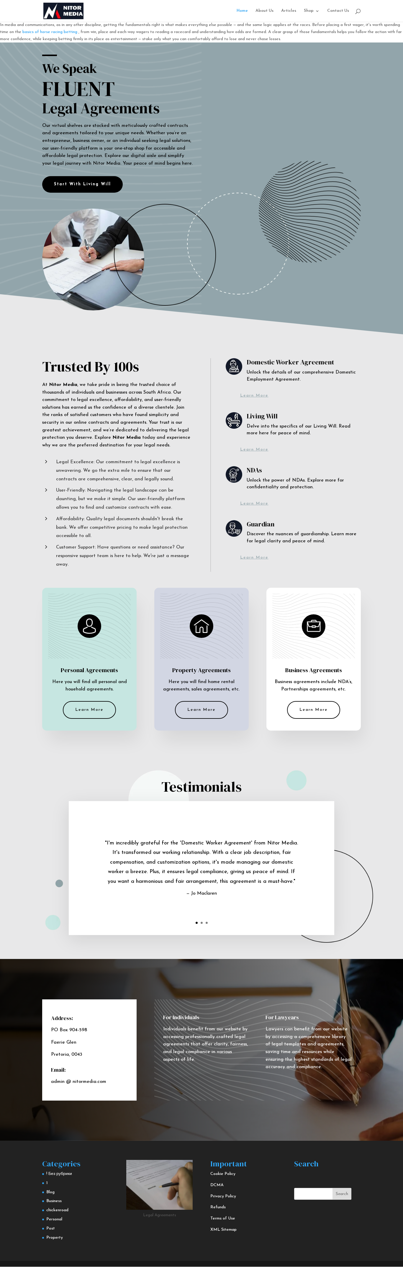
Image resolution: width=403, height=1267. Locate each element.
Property (54, 1237)
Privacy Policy (223, 1196)
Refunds (218, 1207)
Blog (50, 1192)
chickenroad (57, 1210)
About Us (264, 11)
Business (54, 1201)
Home (242, 11)
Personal (54, 1219)
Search (342, 1194)
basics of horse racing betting (49, 32)
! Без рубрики (59, 1174)
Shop (309, 11)
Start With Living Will (82, 184)
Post (50, 1228)
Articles (288, 11)
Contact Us (338, 11)
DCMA (217, 1185)
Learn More (254, 395)
